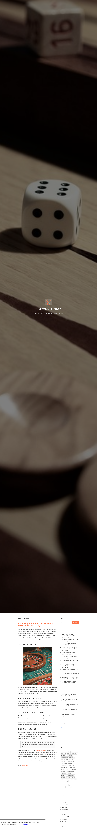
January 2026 (64, 807)
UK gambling (74, 787)
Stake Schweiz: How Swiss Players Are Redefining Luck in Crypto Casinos (70, 657)
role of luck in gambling (72, 781)
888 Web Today (48, 309)
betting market (63, 753)
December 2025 (65, 809)
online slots (63, 777)
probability (66, 779)
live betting (63, 767)
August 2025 (64, 819)
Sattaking (70, 783)
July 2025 (64, 821)
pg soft (62, 779)
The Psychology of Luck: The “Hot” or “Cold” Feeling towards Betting (70, 640)
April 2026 (64, 802)
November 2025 (65, 812)
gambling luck (71, 759)
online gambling (63, 775)
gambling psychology (71, 761)
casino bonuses (73, 753)
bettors (68, 753)
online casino (70, 773)
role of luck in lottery (64, 783)
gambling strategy (64, 763)
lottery (67, 767)
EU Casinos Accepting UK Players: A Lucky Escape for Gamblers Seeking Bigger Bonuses (70, 649)
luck (61, 769)
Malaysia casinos (63, 771)
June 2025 (64, 824)
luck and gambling (40, 750)
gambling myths (63, 761)
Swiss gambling (68, 787)
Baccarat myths (63, 751)
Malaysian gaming (71, 771)
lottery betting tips (72, 767)
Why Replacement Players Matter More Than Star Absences (70, 674)
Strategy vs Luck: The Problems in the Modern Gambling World (70, 670)
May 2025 (64, 826)
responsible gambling (64, 781)
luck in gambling (24, 765)
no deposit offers (63, 773)
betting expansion (74, 751)
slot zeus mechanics (64, 785)
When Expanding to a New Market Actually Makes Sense (69, 653)
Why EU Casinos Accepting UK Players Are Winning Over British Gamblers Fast (69, 665)
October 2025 (64, 814)
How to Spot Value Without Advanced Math (70, 661)
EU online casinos (70, 755)
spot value (62, 787)
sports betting (71, 785)
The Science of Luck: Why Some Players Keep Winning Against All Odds (70, 681)
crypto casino (63, 755)
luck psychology (73, 769)
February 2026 (65, 805)
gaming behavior (63, 765)
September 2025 (65, 816)
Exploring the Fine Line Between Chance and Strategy (35, 624)
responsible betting (73, 779)
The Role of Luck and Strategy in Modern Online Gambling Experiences (70, 644)
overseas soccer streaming (70, 777)
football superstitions (64, 757)
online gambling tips (71, 775)
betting (69, 751)
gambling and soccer (64, 759)
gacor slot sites (71, 757)
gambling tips (70, 763)
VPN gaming (63, 789)
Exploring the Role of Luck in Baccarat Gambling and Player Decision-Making (70, 678)
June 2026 (64, 800)
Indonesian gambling (71, 765)
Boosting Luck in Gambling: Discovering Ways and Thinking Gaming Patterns (68, 635)
